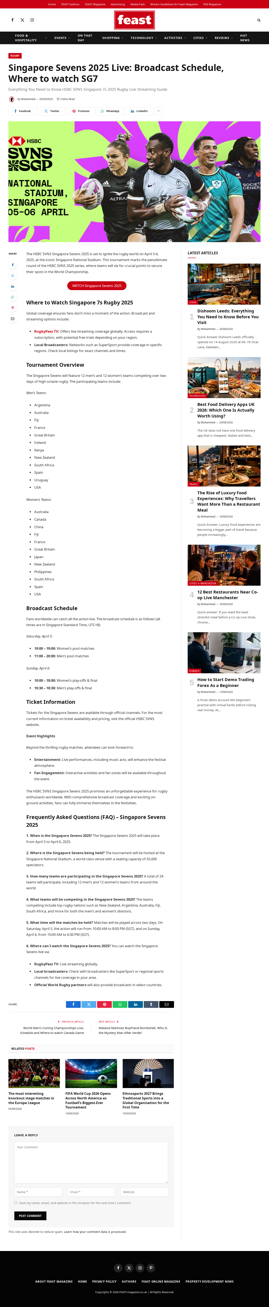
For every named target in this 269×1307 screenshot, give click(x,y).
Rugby (15, 55)
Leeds (192, 302)
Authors (129, 1281)
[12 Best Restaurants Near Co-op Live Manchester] (224, 565)
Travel (193, 484)
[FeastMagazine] (134, 20)
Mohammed (28, 99)
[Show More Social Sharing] (158, 111)
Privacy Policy (104, 1281)
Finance (194, 670)
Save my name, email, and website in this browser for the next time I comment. (75, 1203)
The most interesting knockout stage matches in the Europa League (31, 1098)
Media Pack (138, 4)
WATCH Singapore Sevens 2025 (96, 285)
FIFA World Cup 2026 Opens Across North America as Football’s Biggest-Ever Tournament (88, 1100)
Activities (173, 38)
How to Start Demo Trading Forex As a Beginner (225, 682)
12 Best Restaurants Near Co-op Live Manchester (227, 594)
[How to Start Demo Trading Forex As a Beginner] (224, 652)
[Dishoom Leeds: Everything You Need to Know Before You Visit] (224, 284)
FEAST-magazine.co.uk (133, 1292)
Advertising (118, 4)
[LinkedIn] (12, 286)
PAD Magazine (212, 4)
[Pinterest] (12, 308)
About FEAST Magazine (54, 1281)
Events (60, 38)
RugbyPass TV (46, 331)
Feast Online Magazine (161, 1281)
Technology (142, 38)
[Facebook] (12, 265)
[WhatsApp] (12, 297)
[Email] (12, 318)
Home (52, 4)
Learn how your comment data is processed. (95, 1232)
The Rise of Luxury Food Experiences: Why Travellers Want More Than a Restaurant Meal (228, 501)
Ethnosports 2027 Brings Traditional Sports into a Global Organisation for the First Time (146, 1100)
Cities (198, 38)
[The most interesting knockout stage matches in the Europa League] (34, 1073)
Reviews (222, 38)
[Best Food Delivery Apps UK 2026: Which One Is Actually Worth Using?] (224, 377)
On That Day (85, 37)
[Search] (259, 20)
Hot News (245, 37)
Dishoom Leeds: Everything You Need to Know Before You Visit (228, 316)
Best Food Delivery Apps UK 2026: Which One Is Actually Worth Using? (225, 410)
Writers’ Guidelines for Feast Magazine (174, 4)
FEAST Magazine (95, 4)
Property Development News (210, 1281)
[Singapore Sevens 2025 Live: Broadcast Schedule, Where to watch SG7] (134, 181)
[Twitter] (12, 275)
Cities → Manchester (202, 583)
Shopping (111, 38)
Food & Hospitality (26, 37)
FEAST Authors (70, 4)
